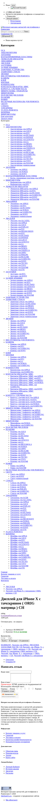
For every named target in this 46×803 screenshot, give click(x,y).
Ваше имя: (5, 672)
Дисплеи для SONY (18, 261)
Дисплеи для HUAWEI (19, 236)
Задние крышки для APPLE (21, 280)
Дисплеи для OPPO (18, 253)
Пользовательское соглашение (18, 742)
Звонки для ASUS (17, 323)
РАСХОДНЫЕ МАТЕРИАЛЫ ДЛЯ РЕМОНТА (25, 470)
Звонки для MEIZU (18, 329)
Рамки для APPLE (17, 466)
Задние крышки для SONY (21, 293)
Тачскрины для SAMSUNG (21, 525)
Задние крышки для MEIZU (21, 289)
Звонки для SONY (17, 336)
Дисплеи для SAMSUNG (20, 259)
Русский (22, 8)
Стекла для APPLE (18, 483)
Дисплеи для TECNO (19, 263)
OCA (8, 125)
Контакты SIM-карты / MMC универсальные (21, 392)
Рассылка (9, 773)
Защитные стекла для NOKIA (22, 308)
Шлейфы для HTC (17, 540)
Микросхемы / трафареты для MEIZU (25, 412)
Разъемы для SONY (18, 455)
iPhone (36, 647)
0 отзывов (5, 616)
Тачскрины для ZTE (18, 530)
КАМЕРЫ (10, 342)
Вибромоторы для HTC (19, 184)
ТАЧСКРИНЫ (11, 495)
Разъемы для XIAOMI (19, 461)
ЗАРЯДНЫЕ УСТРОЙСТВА (17, 297)
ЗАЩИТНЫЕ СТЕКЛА (15, 299)
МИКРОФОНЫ (12, 421)
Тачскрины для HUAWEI (20, 513)
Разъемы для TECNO (18, 457)
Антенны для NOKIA (19, 172)
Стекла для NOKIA (18, 487)
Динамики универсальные (21, 216)
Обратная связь (12, 751)
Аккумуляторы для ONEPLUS (22, 148)
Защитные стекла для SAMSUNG (23, 310)
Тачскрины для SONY (19, 527)
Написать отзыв (15, 616)
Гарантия (9, 735)
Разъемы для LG (16, 442)
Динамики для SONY (19, 214)
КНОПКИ (10, 355)
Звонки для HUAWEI (19, 327)
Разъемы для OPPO (18, 449)
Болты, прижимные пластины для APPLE (27, 178)
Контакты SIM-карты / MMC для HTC (25, 378)
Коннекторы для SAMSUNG (21, 372)
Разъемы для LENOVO (19, 440)
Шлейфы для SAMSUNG (20, 557)
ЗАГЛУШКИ (11, 272)
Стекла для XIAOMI (18, 493)
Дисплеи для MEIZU (18, 246)
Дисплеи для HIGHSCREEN (21, 231)
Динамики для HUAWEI (20, 208)
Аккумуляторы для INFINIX (21, 137)
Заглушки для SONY (18, 276)
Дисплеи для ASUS (18, 225)
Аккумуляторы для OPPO (20, 150)
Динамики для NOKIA (19, 210)
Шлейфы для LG (17, 547)
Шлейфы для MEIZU (18, 549)
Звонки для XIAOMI (18, 338)
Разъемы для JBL (17, 438)
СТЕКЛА (9, 481)
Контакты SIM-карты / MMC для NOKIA (26, 383)
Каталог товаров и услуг (15, 733)
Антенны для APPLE (18, 169)
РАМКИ (9, 464)
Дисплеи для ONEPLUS (20, 250)
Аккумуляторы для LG (19, 142)
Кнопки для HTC (17, 359)
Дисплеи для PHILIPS (19, 255)
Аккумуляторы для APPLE (21, 129)
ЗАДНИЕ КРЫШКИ (14, 278)
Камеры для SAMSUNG (20, 348)
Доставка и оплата (13, 737)
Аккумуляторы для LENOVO (22, 140)
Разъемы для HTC (17, 434)
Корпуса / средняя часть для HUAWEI (25, 402)
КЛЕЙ (8, 353)
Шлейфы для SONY (18, 559)
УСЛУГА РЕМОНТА (14, 532)
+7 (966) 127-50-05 (13, 12)
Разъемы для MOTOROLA (21, 444)
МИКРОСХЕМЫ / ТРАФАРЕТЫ (19, 408)
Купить (4, 641)
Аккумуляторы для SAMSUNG (23, 155)
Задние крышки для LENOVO (22, 287)
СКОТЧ (9, 472)
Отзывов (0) (10, 662)
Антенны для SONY (18, 174)
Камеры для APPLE (18, 344)
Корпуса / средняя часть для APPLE (24, 397)
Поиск (26, 31)
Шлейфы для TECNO (19, 562)
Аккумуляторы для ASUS (20, 131)
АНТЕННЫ (10, 167)
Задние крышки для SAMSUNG (23, 291)
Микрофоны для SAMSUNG (21, 425)
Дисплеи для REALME (19, 257)
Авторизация (15, 23)
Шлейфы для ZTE (17, 568)
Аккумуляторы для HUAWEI (22, 135)
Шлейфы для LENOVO (19, 545)
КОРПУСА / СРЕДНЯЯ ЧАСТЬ (18, 395)
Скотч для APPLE (17, 474)
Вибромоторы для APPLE (20, 182)
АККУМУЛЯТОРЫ (14, 127)
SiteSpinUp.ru (6, 796)
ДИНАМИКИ (11, 201)
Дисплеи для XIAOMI (19, 267)
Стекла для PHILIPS (18, 489)
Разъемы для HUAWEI (19, 436)
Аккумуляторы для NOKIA (21, 146)
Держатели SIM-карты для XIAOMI (24, 199)
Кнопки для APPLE (18, 357)
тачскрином (5, 649)
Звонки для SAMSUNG (19, 334)
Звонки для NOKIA (18, 331)
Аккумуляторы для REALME (22, 152)
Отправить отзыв (8, 691)
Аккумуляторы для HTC (20, 133)
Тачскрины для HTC (18, 510)
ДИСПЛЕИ (10, 218)
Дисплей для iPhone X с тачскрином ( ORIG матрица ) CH (21, 650)
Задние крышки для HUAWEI (22, 285)
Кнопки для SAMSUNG (20, 366)
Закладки (9, 771)
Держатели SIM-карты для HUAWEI (25, 193)
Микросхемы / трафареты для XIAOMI (26, 419)
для (32, 647)
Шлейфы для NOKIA (18, 551)
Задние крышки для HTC (20, 282)
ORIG (15, 649)
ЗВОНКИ (9, 319)
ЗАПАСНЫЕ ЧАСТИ (9, 647)
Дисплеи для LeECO (18, 240)
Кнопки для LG (16, 361)
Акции (8, 755)
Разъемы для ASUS (18, 432)
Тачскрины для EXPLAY (20, 506)
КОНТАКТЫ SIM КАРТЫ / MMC (19, 374)
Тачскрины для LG (18, 517)
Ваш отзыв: (5, 682)
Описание (10, 660)
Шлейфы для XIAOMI (19, 566)
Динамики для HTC (18, 206)
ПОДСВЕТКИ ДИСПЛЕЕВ (17, 427)
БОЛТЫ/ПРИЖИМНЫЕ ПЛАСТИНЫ (21, 176)
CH (29, 649)
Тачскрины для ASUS (19, 504)
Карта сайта (10, 757)
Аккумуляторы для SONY (20, 157)
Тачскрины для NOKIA (19, 521)
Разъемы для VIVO (18, 459)
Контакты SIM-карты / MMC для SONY (26, 389)
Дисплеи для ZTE (17, 270)
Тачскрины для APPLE (19, 502)
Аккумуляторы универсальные (22, 165)
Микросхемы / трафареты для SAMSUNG (27, 415)
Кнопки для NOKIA (18, 363)
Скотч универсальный (19, 478)
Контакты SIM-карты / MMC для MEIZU (26, 380)
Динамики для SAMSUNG (21, 212)
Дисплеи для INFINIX (19, 238)
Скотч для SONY (17, 476)
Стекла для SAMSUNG (19, 491)
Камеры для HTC (17, 346)
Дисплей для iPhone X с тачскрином (28, 656)
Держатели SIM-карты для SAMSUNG (26, 195)
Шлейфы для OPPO (18, 553)
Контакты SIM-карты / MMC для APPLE (26, 376)
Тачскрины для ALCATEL (21, 500)
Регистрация (15, 21)
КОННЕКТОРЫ (12, 368)
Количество (5, 636)
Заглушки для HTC (18, 274)
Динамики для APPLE (19, 204)
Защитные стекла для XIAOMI (22, 314)
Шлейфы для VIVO (18, 564)
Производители (12, 753)
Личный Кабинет (13, 767)
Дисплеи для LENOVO (19, 242)
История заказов (12, 769)
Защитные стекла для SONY (21, 312)
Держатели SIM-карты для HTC (23, 191)
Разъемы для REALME (19, 451)
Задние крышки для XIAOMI (22, 295)
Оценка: (4, 689)
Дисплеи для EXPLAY (19, 227)
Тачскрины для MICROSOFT (22, 519)
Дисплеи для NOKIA (18, 248)
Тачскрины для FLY (18, 508)
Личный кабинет (12, 19)
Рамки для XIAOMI (18, 468)
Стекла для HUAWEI (18, 485)
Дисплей (4, 653)
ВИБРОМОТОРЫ (13, 180)
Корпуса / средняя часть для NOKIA (24, 404)
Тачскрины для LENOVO (20, 515)
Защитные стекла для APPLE (22, 302)
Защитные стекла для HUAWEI (23, 304)
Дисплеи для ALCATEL (20, 221)
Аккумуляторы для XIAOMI (21, 163)
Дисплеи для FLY (17, 229)
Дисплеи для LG (17, 244)
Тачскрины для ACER (19, 498)
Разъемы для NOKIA (18, 446)
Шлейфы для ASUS (18, 538)
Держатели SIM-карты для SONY (23, 197)
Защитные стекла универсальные (23, 316)
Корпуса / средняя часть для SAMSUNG (26, 406)
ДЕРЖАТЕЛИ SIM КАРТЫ (17, 187)
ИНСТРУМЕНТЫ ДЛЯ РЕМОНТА (20, 340)
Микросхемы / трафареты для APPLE (25, 410)
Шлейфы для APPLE (18, 536)
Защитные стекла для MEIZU (22, 306)
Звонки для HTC (17, 325)
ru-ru (13, 5)
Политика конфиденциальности (18, 740)
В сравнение (24, 641)
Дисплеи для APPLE (18, 223)
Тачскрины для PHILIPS (20, 523)
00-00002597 (6, 645)
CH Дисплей (24, 647)
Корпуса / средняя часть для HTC (23, 400)
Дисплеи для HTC (17, 233)
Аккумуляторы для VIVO (20, 161)
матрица (22, 649)
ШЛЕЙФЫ (10, 534)
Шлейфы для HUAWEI (19, 542)
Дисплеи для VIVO (18, 265)
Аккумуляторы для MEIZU (21, 144)
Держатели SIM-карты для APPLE (24, 189)
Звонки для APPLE (18, 321)
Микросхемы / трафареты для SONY (25, 417)
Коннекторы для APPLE (20, 370)
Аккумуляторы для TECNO (21, 159)
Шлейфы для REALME (19, 555)
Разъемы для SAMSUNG (20, 453)
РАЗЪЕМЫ (10, 429)
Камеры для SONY (18, 351)
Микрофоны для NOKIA (20, 423)
